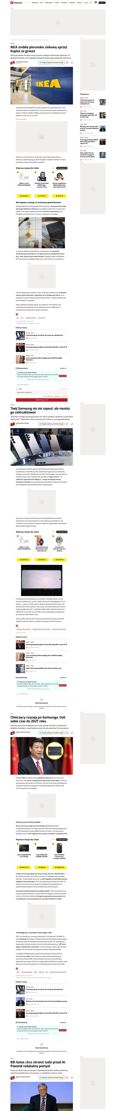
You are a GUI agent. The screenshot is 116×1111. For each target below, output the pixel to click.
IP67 (22, 318)
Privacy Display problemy (59, 629)
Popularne (63, 368)
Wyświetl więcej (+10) (42, 400)
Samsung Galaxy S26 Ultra (23, 629)
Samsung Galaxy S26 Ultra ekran (41, 629)
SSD (47, 972)
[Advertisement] (58, 22)
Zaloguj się (102, 3)
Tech (19, 40)
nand (35, 972)
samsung (41, 972)
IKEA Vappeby (41, 318)
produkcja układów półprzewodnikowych (61, 972)
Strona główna (13, 40)
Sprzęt (22, 40)
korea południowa (27, 972)
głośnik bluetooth (30, 318)
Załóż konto (63, 376)
